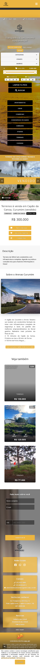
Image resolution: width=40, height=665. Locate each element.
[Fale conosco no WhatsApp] (20, 565)
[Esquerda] (2, 180)
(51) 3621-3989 (10, 19)
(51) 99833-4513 (31, 19)
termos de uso (21, 658)
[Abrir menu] (36, 4)
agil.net (27, 641)
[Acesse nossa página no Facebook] (15, 565)
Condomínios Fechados (20, 120)
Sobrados (20, 126)
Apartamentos (20, 103)
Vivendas (20, 143)
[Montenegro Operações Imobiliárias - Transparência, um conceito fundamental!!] (20, 28)
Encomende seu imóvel (20, 622)
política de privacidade (8, 658)
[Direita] (38, 180)
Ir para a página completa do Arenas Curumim (20, 347)
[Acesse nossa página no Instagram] (24, 565)
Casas (20, 108)
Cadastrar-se (20, 538)
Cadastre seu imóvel (20, 619)
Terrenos (19, 137)
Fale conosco (20, 624)
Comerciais (20, 114)
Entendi (20, 662)
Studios (20, 132)
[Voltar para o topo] (4, 646)
